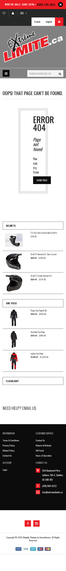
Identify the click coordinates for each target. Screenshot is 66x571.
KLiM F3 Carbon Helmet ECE (41, 275)
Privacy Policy (9, 445)
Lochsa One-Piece (37, 353)
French (37, 21)
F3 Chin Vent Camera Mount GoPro (44, 232)
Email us (29, 408)
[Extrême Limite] (33, 47)
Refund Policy (8, 450)
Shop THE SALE (46, 4)
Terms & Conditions (11, 440)
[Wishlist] (5, 13)
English (49, 21)
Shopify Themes (30, 537)
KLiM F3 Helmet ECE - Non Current (43, 254)
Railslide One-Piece (38, 332)
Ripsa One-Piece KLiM (39, 310)
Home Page (42, 180)
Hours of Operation (44, 455)
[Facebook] (28, 523)
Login (5, 469)
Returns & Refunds (43, 445)
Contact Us (7, 455)
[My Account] (13, 13)
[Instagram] (36, 523)
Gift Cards (40, 450)
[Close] (60, 4)
